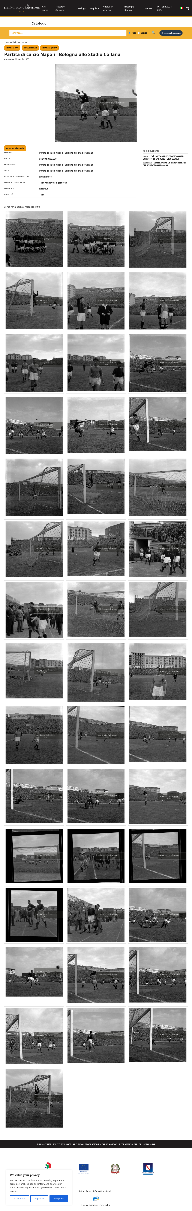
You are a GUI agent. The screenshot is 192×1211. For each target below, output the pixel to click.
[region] (39, 1187)
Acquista (94, 8)
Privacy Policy (85, 1191)
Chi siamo (45, 8)
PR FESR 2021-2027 (165, 8)
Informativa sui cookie (103, 1191)
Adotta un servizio (108, 8)
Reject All (39, 1198)
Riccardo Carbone (60, 8)
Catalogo (81, 8)
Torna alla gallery (49, 48)
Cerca (153, 33)
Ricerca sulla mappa (171, 33)
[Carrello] (187, 8)
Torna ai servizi (30, 48)
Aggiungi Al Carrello (15, 148)
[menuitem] (181, 8)
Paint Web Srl (105, 1205)
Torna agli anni (12, 48)
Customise (19, 1198)
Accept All (59, 1198)
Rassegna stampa (129, 8)
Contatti (149, 8)
